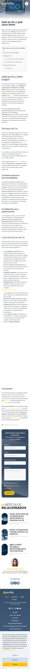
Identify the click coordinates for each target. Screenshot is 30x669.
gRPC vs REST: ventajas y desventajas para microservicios (18, 547)
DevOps (7, 400)
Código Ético (15, 621)
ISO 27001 (15, 618)
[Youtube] (18, 608)
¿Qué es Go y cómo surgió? (11, 52)
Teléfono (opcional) (10, 460)
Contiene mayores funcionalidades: (15, 59)
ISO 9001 (15, 612)
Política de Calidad (15, 615)
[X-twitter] (12, 608)
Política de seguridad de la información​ (15, 626)
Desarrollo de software (10, 425)
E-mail (6, 452)
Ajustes (15, 655)
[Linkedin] (10, 608)
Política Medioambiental (15, 623)
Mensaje (6, 467)
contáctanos (15, 417)
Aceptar (15, 664)
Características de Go (10, 65)
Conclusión (9, 68)
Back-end (4, 402)
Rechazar (15, 660)
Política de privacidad (10, 483)
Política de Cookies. (8, 650)
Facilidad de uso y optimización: (14, 62)
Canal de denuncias (15, 629)
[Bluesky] (20, 608)
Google (12, 95)
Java (19, 161)
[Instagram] (15, 608)
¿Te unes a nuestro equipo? (14, 408)
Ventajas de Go (8, 56)
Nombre (6, 444)
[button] (26, 3)
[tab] (7, 597)
